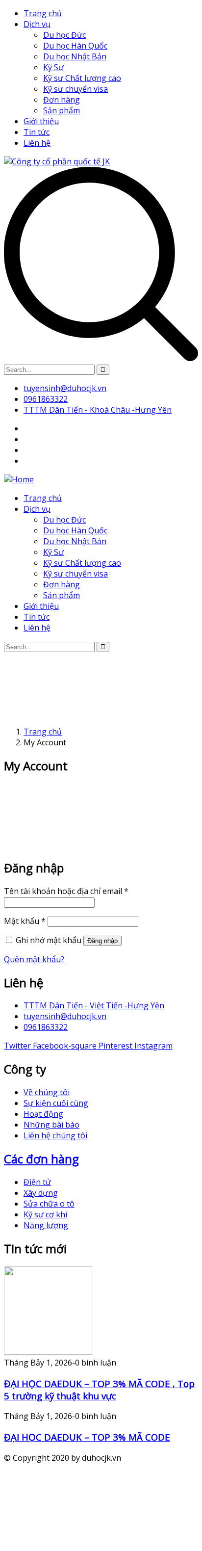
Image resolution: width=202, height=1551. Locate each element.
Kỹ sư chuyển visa (75, 88)
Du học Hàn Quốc (75, 45)
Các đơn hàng (41, 1159)
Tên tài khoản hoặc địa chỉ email (66, 891)
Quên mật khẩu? (34, 959)
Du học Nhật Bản (74, 56)
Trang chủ (43, 13)
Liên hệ (37, 142)
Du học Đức (64, 34)
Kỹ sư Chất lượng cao (82, 78)
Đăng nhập (102, 941)
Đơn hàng (61, 99)
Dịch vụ (37, 24)
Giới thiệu (41, 121)
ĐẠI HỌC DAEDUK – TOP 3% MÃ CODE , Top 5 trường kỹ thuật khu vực (99, 1389)
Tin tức (37, 132)
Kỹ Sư (53, 67)
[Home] (19, 479)
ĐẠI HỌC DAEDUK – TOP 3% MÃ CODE (87, 1437)
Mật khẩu (25, 921)
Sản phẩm (61, 110)
